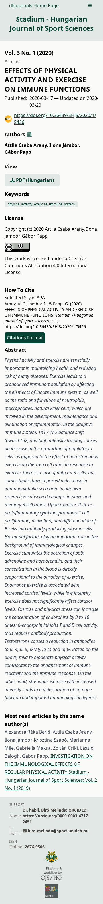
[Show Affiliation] (29, 134)
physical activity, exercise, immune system (41, 204)
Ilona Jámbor (64, 145)
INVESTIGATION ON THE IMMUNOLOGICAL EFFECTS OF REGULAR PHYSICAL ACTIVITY (49, 764)
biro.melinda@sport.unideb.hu (58, 830)
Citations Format (25, 338)
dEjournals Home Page (34, 5)
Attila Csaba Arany (26, 145)
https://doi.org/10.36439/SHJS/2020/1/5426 (55, 118)
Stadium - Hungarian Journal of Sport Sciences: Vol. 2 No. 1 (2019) (51, 780)
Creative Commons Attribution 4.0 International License (47, 265)
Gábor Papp (18, 152)
